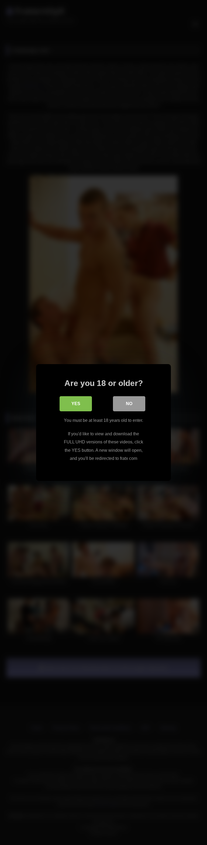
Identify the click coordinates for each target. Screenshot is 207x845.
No (129, 403)
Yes (75, 403)
